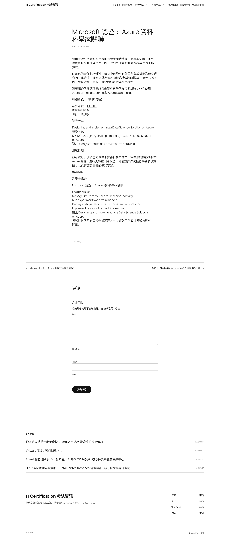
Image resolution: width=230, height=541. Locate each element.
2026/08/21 (199, 441)
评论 (74, 314)
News (88, 46)
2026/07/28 (199, 468)
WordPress (195, 533)
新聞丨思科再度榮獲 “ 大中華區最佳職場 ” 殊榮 (175, 268)
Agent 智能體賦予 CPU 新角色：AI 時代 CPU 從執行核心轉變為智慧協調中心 (75, 459)
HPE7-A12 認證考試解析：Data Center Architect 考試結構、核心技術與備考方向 (78, 468)
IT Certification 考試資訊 (42, 5)
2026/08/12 (199, 450)
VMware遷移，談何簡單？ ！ (44, 450)
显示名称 (76, 349)
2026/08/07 (199, 459)
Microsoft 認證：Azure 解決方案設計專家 (52, 268)
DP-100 (91, 106)
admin (80, 46)
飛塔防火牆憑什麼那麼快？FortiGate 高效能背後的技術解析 (64, 442)
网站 (74, 374)
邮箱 (74, 361)
